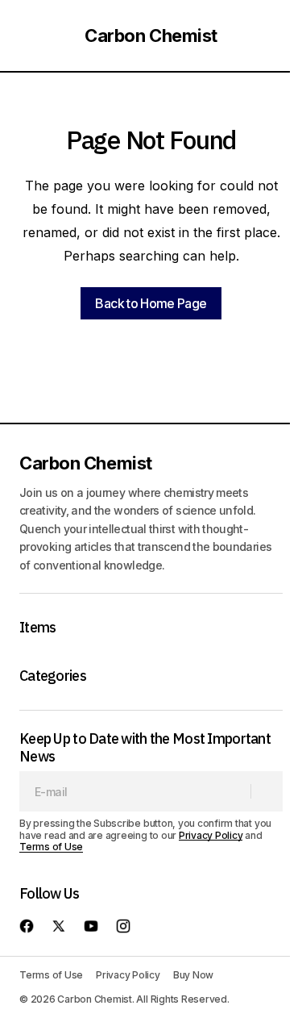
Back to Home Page (150, 303)
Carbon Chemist (151, 35)
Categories (52, 676)
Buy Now (193, 975)
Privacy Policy (211, 835)
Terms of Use (51, 847)
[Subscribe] (266, 791)
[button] (27, 35)
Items (37, 627)
